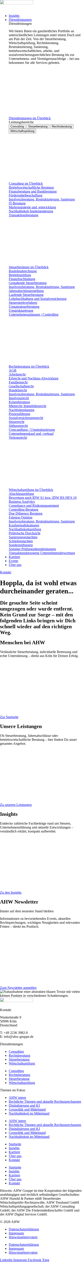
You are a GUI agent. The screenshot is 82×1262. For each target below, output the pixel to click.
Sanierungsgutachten (23, 537)
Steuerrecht (16, 422)
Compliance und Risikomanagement (34, 505)
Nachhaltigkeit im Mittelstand (29, 1113)
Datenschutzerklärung (24, 1229)
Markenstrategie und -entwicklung (32, 207)
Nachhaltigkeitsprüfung (25, 529)
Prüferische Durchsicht (24, 533)
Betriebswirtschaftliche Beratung (31, 187)
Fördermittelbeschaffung (25, 195)
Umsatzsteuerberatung (24, 306)
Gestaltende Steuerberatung (28, 283)
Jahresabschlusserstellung (26, 291)
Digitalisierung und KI (24, 1105)
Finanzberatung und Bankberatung (33, 191)
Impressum (16, 1233)
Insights (14, 1148)
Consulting (16, 1051)
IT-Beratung (17, 203)
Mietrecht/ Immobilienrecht (27, 406)
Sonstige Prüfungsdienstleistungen (32, 549)
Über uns (15, 1156)
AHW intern (17, 1097)
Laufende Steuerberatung (26, 295)
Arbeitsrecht (17, 374)
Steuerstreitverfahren (23, 302)
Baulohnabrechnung (23, 271)
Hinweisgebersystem (23, 1237)
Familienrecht (18, 382)
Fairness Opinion (20, 517)
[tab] (17, 126)
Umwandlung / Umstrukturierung (32, 429)
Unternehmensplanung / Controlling (33, 314)
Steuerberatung (19, 1059)
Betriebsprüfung (20, 275)
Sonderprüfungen (21, 545)
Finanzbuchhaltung (22, 279)
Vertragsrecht (18, 437)
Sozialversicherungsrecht (26, 418)
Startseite (15, 1144)
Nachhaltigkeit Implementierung (31, 211)
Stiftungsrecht (18, 426)
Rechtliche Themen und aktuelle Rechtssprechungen (45, 1101)
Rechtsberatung (19, 1055)
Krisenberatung (19, 402)
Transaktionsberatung (23, 215)
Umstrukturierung (21, 310)
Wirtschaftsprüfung (22, 1063)
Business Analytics (22, 501)
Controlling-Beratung (23, 509)
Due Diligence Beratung (25, 513)
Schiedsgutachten (21, 541)
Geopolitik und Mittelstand (27, 1109)
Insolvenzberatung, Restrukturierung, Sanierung (42, 199)
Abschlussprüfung (21, 494)
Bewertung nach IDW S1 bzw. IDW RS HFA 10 (43, 497)
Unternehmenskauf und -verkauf (31, 433)
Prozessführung (19, 414)
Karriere (14, 1152)
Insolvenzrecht (19, 398)
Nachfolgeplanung (21, 410)
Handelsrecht (18, 390)
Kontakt (14, 1160)
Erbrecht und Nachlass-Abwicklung (33, 378)
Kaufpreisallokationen (24, 525)
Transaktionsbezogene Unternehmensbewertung (42, 553)
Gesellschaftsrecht (21, 386)
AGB (12, 370)
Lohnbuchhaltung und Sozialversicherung (37, 299)
